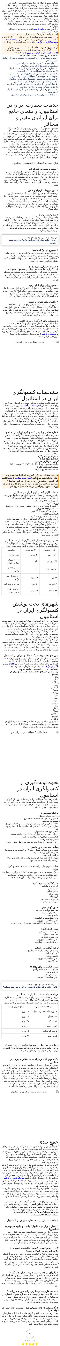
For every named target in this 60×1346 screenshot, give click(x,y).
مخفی (22, 55)
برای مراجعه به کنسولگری (47, 799)
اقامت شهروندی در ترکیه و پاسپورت (41, 52)
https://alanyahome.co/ (48, 1212)
